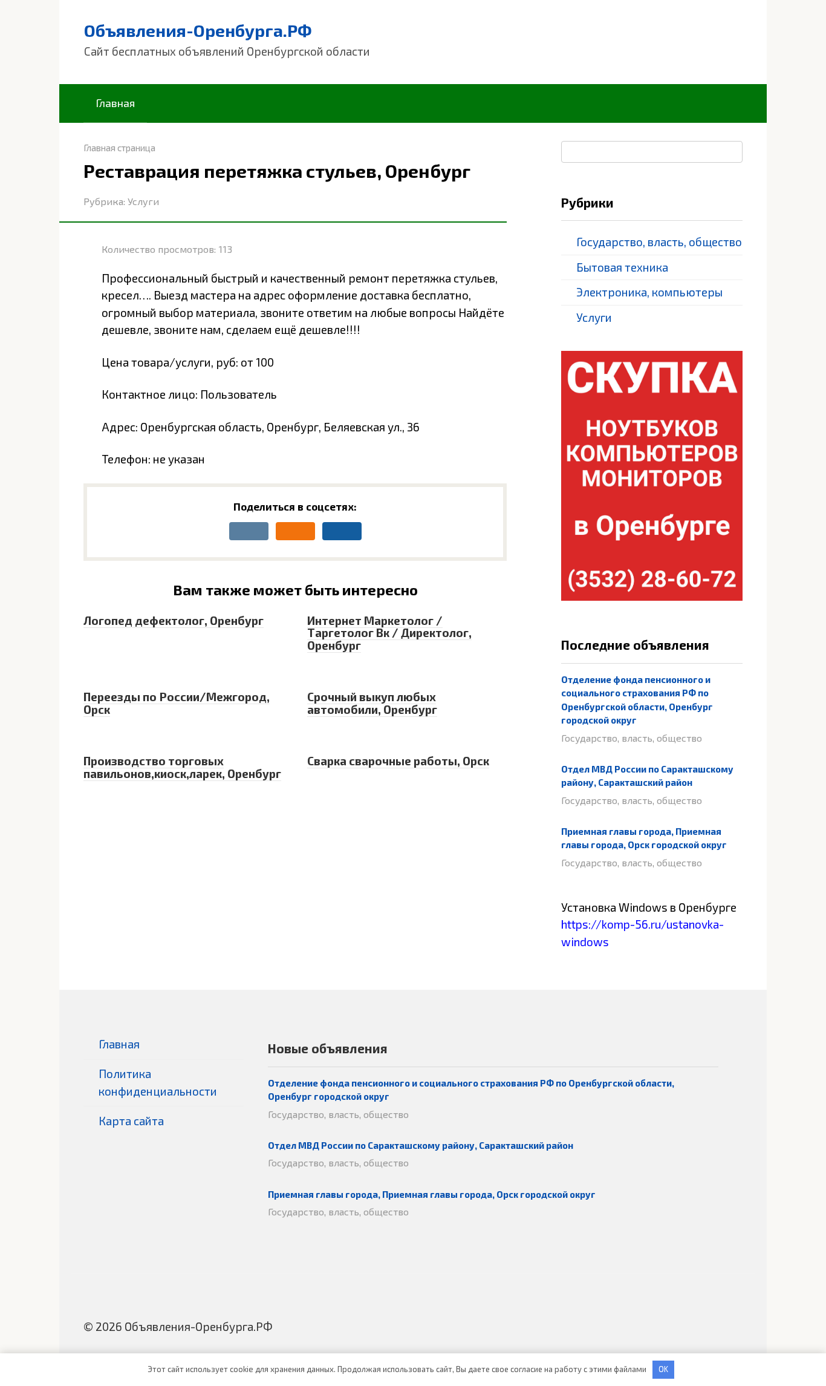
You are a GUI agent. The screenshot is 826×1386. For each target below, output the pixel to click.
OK (663, 1369)
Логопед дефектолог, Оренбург (173, 620)
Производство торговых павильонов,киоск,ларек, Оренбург (182, 767)
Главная (115, 103)
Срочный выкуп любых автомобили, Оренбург (372, 703)
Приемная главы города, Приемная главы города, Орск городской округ (432, 1194)
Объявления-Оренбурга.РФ (198, 30)
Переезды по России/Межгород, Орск (176, 703)
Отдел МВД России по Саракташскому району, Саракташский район (420, 1145)
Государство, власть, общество (659, 242)
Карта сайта (131, 1121)
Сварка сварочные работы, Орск (398, 761)
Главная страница (119, 147)
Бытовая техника (622, 267)
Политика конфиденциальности (158, 1082)
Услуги (143, 201)
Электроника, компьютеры (649, 292)
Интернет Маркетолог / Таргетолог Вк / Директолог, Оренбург (389, 633)
